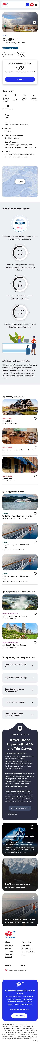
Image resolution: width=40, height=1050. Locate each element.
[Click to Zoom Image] (20, 22)
